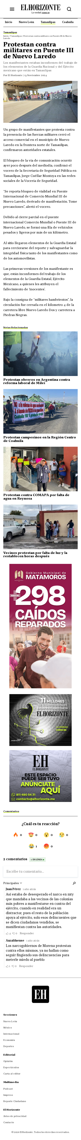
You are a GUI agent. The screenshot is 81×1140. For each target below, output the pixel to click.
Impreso (8, 1095)
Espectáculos (11, 1067)
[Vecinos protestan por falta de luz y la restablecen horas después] (40, 527)
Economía (9, 1040)
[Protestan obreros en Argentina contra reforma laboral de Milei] (40, 353)
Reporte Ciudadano (14, 1101)
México (7, 1027)
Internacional (11, 1033)
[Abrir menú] (12, 9)
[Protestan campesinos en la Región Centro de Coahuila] (40, 411)
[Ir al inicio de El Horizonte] (40, 9)
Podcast (8, 1088)
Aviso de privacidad (14, 1116)
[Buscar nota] (69, 9)
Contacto (8, 1122)
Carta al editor (11, 1073)
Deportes (8, 1046)
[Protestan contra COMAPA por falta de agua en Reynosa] (40, 469)
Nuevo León (10, 1021)
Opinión (8, 1061)
